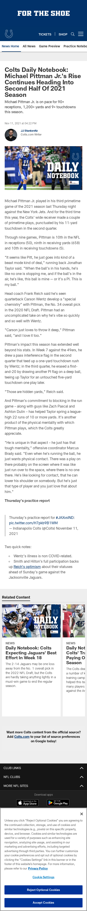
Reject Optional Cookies (43, 890)
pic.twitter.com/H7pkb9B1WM (33, 523)
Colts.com (21, 736)
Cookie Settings (43, 877)
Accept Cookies (43, 902)
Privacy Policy (38, 868)
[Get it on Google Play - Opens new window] (58, 804)
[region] (43, 859)
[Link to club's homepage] (9, 32)
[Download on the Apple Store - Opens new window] (27, 803)
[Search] (73, 34)
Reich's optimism (27, 566)
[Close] (82, 814)
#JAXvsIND (65, 517)
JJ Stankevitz (29, 130)
